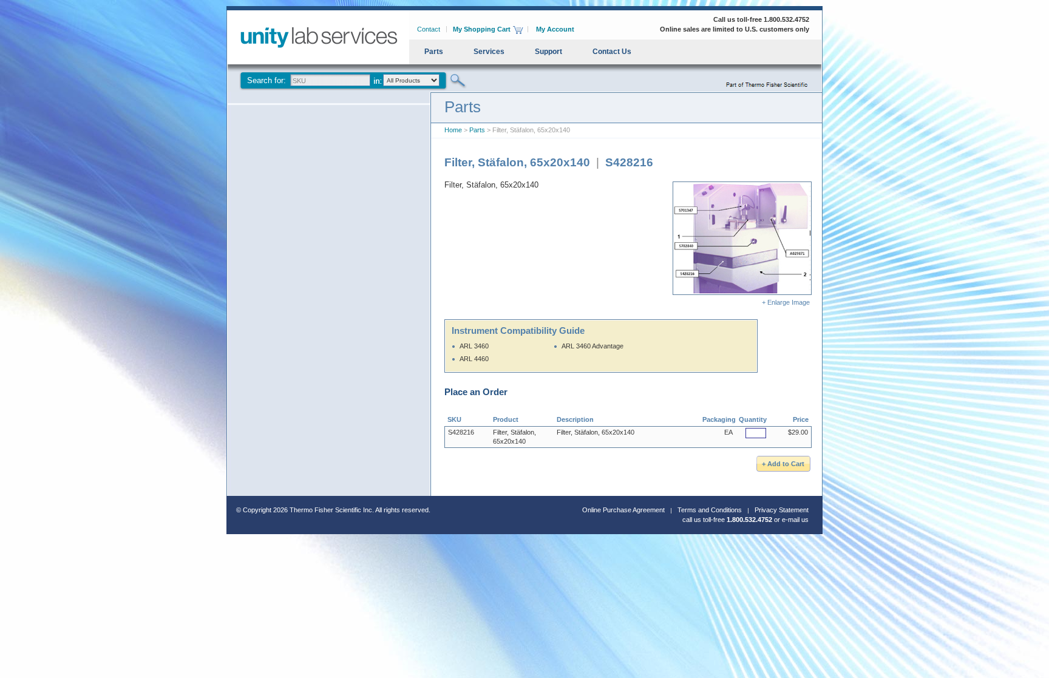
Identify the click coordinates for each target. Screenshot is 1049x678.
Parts (433, 51)
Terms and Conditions (709, 510)
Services (489, 51)
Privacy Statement (782, 510)
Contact (428, 29)
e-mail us (795, 519)
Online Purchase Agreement (623, 510)
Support (548, 51)
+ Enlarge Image (787, 302)
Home (453, 130)
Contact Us (611, 51)
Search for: (266, 80)
